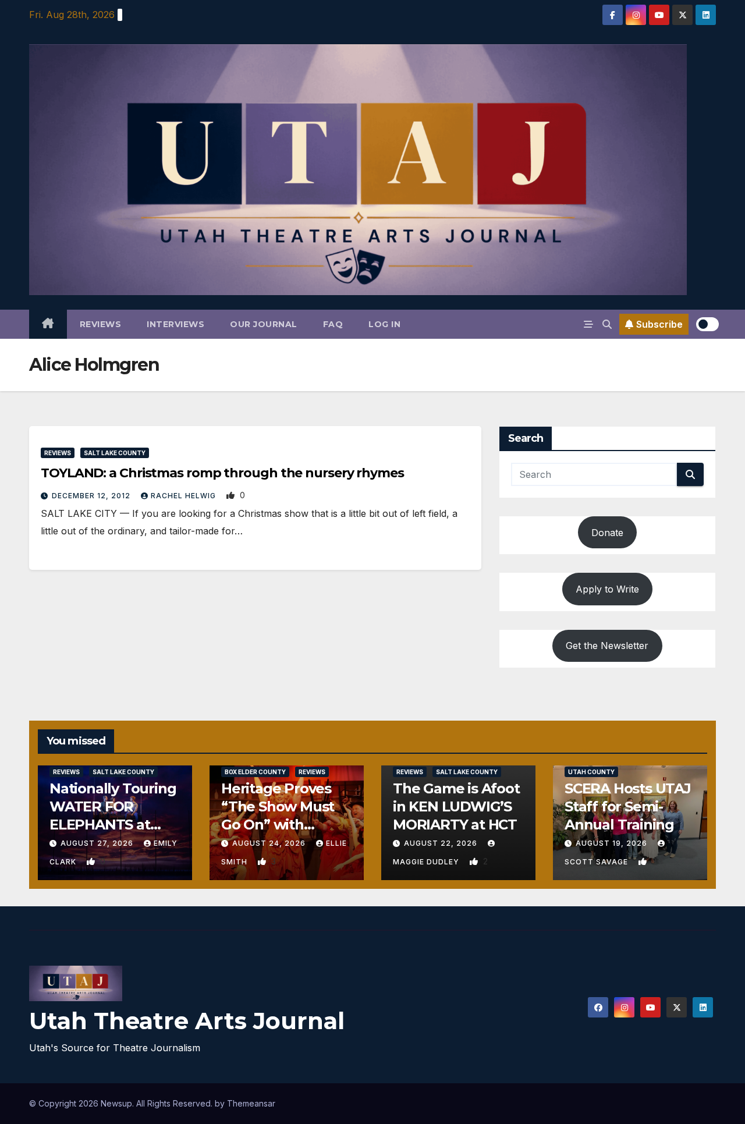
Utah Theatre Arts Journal (187, 1020)
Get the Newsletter (607, 645)
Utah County (591, 771)
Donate (607, 532)
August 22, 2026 (442, 843)
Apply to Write (607, 589)
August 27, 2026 (98, 843)
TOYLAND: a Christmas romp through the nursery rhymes (222, 473)
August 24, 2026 (270, 843)
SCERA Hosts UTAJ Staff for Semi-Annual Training (628, 806)
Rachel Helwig (184, 495)
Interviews (175, 324)
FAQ (333, 324)
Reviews (101, 324)
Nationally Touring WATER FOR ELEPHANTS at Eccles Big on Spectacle (112, 825)
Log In (384, 324)
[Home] (48, 324)
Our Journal (263, 324)
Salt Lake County (115, 452)
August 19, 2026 (613, 843)
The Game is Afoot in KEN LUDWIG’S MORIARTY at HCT (456, 806)
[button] (607, 324)
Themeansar (251, 1103)
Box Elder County (255, 771)
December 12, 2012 (92, 495)
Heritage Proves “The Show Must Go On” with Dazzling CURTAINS (277, 825)
